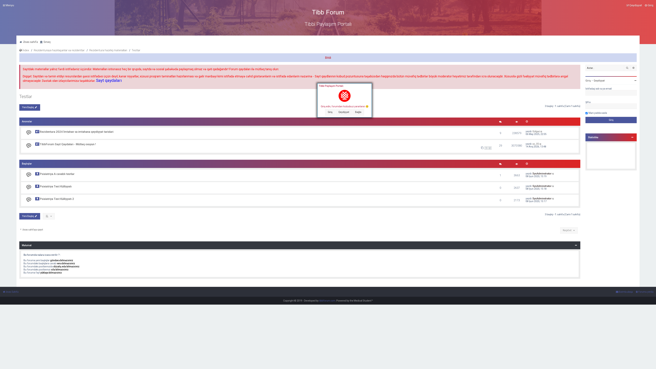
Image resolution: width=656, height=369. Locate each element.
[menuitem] (649, 5)
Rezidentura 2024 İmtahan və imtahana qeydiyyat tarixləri (76, 131)
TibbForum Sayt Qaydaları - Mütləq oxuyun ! (68, 144)
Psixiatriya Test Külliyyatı (56, 186)
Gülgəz (536, 131)
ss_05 (535, 143)
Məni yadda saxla (598, 113)
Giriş (330, 112)
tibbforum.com (327, 300)
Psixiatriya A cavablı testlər (57, 174)
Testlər (25, 96)
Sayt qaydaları (109, 80)
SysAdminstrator (542, 173)
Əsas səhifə (30, 42)
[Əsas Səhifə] (328, 12)
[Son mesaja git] (541, 131)
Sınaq (47, 42)
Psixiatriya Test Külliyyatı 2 (57, 199)
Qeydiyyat (343, 112)
